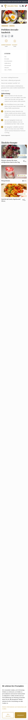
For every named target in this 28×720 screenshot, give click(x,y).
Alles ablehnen (8, 715)
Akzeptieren (20, 715)
